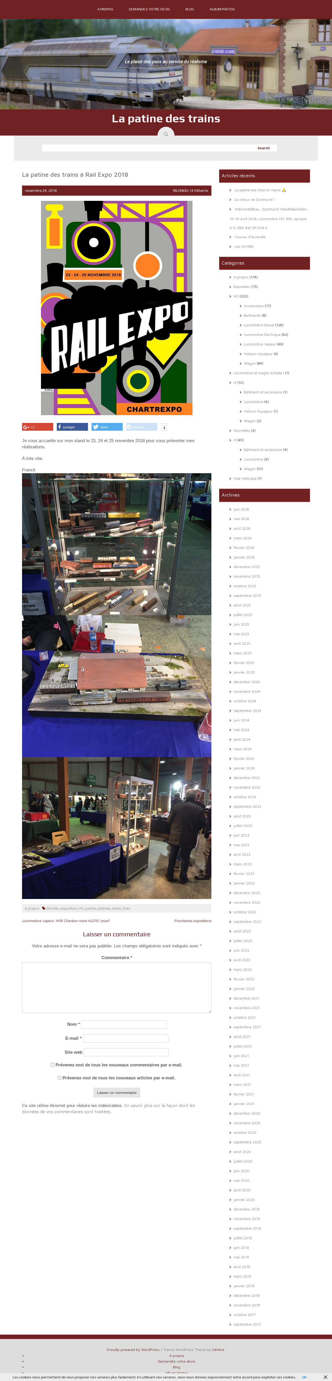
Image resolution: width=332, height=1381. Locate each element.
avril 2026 (242, 528)
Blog (189, 9)
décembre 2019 (247, 1209)
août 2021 (242, 1036)
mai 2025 (241, 634)
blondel (52, 908)
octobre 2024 (245, 701)
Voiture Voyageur (258, 411)
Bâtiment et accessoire (263, 392)
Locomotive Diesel (259, 325)
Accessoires (254, 305)
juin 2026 (241, 509)
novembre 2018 (247, 1305)
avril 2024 (242, 739)
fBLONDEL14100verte (190, 190)
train (126, 908)
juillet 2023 (243, 825)
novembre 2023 (247, 787)
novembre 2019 (247, 1218)
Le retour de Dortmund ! (255, 199)
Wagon (250, 363)
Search (264, 148)
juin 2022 (241, 950)
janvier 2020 (244, 1199)
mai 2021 (241, 1065)
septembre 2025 (247, 595)
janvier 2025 (244, 672)
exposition (68, 908)
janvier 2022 (244, 988)
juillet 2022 (243, 940)
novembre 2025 (247, 576)
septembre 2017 (247, 1324)
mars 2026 (243, 538)
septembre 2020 (247, 1142)
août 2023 (242, 816)
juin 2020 (242, 1170)
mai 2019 (241, 1257)
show (116, 908)
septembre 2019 (247, 1228)
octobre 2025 (245, 586)
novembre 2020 (247, 1123)
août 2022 (242, 931)
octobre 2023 (245, 797)
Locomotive (253, 401)
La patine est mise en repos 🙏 (260, 190)
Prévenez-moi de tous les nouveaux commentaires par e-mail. (119, 1065)
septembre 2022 (247, 921)
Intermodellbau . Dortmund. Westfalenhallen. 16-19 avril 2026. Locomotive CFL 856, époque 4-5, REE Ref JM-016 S (269, 218)
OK (304, 1377)
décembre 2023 (247, 777)
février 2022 (244, 979)
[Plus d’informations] (164, 427)
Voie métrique (245, 478)
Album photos (222, 9)
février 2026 (244, 547)
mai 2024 (241, 729)
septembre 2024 (247, 710)
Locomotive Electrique (262, 334)
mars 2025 (243, 653)
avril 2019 (242, 1266)
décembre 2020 (247, 1113)
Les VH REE (244, 246)
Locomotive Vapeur (260, 344)
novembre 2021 (247, 1007)
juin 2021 (241, 1055)
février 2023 (244, 873)
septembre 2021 (247, 1027)
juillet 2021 (243, 1046)
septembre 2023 (247, 806)
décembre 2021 (247, 998)
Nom (73, 1024)
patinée (104, 908)
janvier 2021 (244, 1103)
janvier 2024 (244, 768)
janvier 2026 (244, 557)
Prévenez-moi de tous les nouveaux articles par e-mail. (119, 1077)
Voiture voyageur (258, 353)
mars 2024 (243, 749)
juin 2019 (241, 1247)
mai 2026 (241, 518)
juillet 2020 (243, 1161)
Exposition (242, 286)
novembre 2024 (247, 691)
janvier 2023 (244, 883)
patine (91, 908)
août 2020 (242, 1151)
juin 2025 (241, 624)
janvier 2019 (244, 1286)
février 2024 (244, 758)
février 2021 (244, 1094)
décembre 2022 (247, 892)
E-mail (73, 1038)
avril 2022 (242, 960)
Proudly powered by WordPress (133, 1349)
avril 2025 (242, 643)
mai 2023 (241, 844)
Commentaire (116, 957)
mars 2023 (243, 864)
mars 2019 (242, 1276)
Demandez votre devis (149, 9)
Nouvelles (242, 430)
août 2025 (242, 605)
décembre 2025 (247, 566)
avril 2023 (242, 854)
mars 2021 (242, 1084)
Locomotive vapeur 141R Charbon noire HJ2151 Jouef (65, 920)
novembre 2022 (247, 902)
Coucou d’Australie (250, 237)
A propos (105, 9)
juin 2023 (241, 835)
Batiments (252, 315)
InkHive (218, 1349)
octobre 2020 (245, 1132)
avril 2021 (242, 1075)
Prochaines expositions (192, 920)
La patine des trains (166, 118)
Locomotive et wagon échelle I (259, 373)
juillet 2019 (243, 1238)
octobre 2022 (245, 912)
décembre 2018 (247, 1295)
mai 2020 (242, 1180)
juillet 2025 (243, 614)
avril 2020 (242, 1190)
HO (81, 908)
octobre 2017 (245, 1314)
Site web (73, 1052)
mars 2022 (243, 969)
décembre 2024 (247, 681)
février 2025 (244, 662)
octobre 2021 (245, 1017)
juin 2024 (241, 720)
